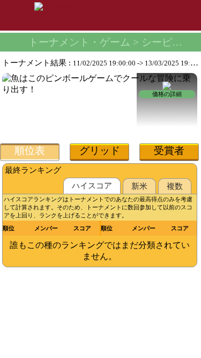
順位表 (29, 150)
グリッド (99, 150)
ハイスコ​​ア (92, 185)
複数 (175, 186)
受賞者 (169, 150)
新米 (139, 186)
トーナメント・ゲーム (79, 42)
